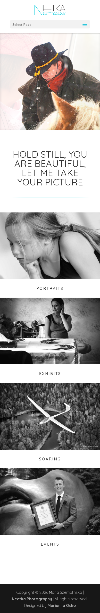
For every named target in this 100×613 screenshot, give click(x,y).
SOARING (50, 459)
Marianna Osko (62, 605)
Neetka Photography (32, 598)
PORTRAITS (50, 288)
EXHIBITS (50, 373)
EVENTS (50, 544)
